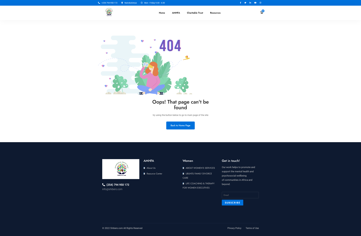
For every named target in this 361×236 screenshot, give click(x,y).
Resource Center (154, 173)
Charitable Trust (195, 12)
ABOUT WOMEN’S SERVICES (200, 168)
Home (162, 12)
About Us (151, 168)
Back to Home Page (180, 125)
